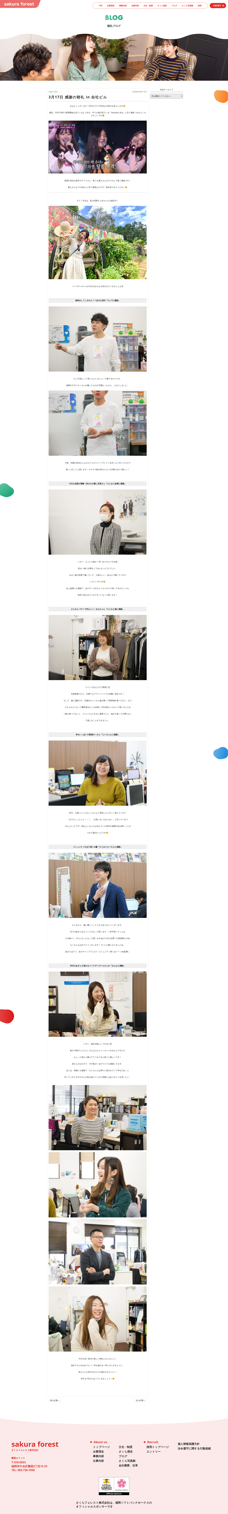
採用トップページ (158, 1447)
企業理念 (111, 5)
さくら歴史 (162, 5)
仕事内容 (135, 5)
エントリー (154, 1451)
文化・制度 (148, 5)
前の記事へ (54, 1400)
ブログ (174, 5)
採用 (200, 5)
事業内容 (123, 5)
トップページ (101, 1447)
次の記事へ (140, 1400)
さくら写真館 (187, 5)
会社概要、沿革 (128, 1465)
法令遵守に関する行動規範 (194, 1448)
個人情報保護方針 (189, 1444)
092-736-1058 (26, 1470)
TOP (100, 5)
